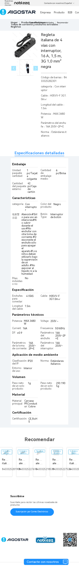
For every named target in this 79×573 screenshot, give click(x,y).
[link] (34, 24)
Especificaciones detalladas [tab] (39, 153)
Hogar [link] (14, 22)
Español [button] (68, 3)
